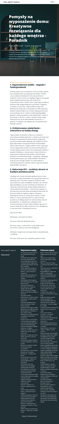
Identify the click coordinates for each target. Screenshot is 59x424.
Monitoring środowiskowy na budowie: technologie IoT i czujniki (29, 276)
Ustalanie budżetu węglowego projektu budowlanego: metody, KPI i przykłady (29, 264)
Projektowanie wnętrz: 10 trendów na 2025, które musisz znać (48, 293)
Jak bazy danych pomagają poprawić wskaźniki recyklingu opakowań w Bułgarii (29, 326)
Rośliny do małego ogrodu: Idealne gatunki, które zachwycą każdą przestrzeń (48, 298)
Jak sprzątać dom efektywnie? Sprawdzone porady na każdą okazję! (48, 400)
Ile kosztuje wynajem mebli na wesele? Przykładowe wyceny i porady (29, 341)
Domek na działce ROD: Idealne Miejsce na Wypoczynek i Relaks (49, 356)
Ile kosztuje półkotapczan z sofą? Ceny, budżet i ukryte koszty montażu (28, 304)
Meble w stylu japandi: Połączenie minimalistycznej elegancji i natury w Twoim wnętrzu (48, 275)
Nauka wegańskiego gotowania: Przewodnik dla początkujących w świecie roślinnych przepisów (49, 346)
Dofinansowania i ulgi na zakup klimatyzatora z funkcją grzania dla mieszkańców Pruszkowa (29, 309)
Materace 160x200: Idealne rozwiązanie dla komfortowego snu (49, 264)
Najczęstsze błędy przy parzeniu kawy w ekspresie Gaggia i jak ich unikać (28, 286)
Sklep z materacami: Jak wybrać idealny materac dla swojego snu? (49, 254)
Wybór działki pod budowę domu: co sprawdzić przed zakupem (28, 391)
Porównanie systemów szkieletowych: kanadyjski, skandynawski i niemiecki (28, 365)
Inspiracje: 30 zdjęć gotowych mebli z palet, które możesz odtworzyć (29, 331)
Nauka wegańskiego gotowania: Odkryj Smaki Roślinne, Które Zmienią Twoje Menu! (49, 352)
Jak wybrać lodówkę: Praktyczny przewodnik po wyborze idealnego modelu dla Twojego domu (48, 375)
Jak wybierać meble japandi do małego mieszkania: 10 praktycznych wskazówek (48, 281)
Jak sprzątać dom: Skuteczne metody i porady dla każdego (48, 395)
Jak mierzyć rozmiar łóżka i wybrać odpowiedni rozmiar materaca (48, 259)
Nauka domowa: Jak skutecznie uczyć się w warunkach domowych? (48, 319)
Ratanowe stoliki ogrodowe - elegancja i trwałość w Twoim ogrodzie (29, 405)
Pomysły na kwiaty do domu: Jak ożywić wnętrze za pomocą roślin (49, 309)
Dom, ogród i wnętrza (12, 2)
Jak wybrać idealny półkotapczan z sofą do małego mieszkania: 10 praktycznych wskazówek (29, 298)
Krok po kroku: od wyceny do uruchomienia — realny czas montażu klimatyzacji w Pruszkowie (29, 359)
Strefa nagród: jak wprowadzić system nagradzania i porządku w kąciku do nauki (29, 376)
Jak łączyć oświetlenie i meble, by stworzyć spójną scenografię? (29, 346)
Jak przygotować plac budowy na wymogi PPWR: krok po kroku (29, 254)
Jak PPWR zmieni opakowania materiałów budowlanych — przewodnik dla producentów (29, 259)
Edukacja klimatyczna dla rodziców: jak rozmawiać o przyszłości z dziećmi (28, 400)
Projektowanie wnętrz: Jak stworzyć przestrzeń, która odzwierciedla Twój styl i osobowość (48, 287)
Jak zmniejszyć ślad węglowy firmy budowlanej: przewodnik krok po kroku (29, 281)
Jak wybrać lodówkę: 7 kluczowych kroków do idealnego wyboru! (46, 381)
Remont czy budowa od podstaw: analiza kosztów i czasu (28, 386)
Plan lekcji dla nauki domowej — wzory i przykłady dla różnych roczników (49, 324)
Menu (52, 2)
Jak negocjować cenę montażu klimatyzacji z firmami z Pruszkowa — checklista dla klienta (29, 353)
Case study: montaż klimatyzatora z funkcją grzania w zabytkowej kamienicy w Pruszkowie (29, 315)
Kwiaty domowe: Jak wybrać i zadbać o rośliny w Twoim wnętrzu (48, 329)
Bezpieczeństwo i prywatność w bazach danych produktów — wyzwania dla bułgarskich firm (29, 321)
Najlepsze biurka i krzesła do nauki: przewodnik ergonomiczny (28, 381)
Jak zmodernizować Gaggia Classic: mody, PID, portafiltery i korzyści (29, 292)
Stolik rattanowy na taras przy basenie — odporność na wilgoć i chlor (29, 410)
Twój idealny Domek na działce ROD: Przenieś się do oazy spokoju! (48, 360)
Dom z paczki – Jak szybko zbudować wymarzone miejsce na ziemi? (48, 391)
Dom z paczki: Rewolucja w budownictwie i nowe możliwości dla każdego (47, 386)
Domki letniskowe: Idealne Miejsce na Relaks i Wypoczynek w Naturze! (49, 369)
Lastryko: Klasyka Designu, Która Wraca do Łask (47, 339)
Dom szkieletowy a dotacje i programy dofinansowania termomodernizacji (28, 370)
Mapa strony (5, 254)
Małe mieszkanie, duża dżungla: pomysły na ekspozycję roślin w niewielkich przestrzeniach (49, 334)
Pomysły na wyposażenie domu (20, 82)
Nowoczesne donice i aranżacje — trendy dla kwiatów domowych (46, 314)
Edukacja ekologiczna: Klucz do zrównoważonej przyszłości (29, 395)
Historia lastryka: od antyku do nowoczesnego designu (48, 342)
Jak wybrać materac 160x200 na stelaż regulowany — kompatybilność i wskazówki (49, 269)
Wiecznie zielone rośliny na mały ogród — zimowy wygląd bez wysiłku (48, 304)
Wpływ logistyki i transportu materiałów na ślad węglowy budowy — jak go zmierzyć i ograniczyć (28, 270)
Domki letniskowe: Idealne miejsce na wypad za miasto (48, 364)
